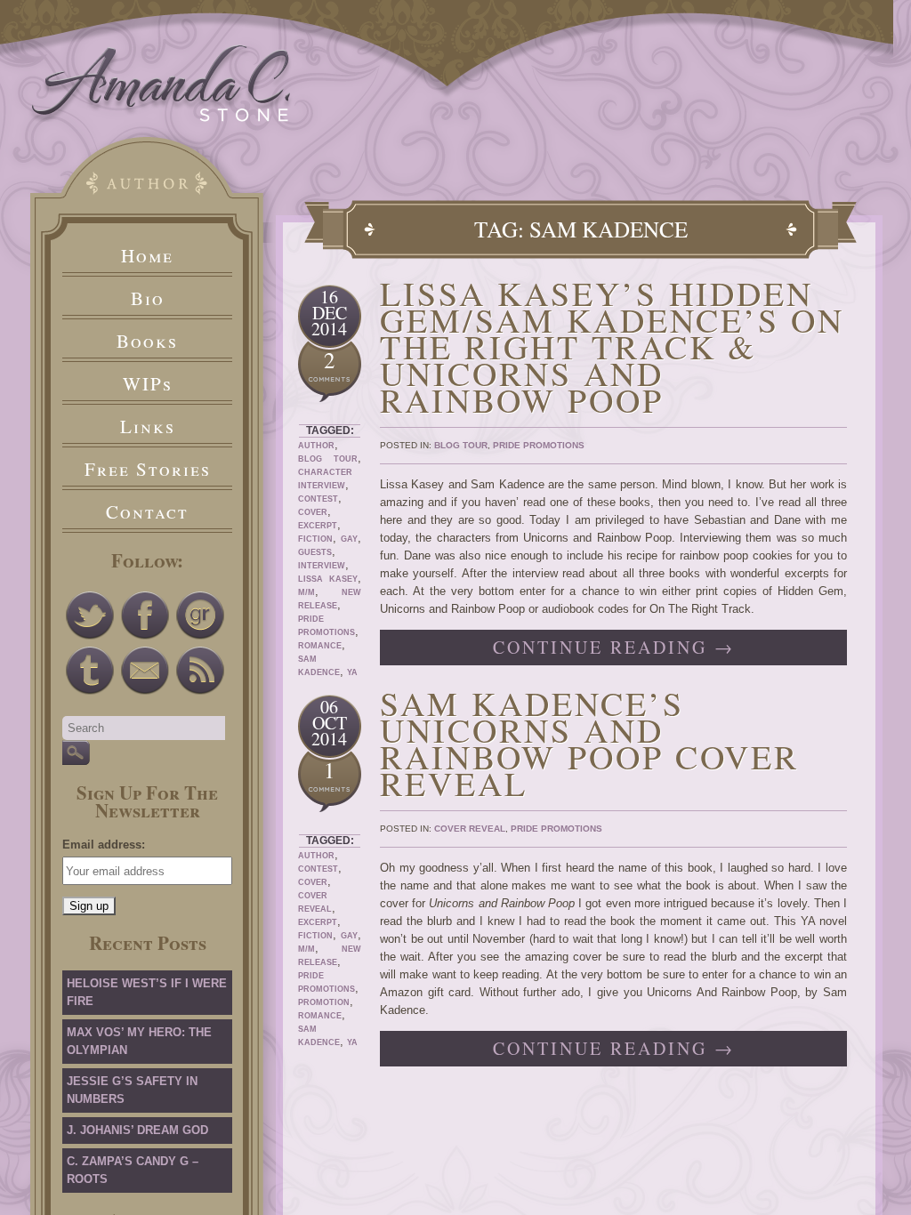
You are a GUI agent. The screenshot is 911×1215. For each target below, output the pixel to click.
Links (147, 426)
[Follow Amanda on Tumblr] (90, 671)
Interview (321, 565)
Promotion (324, 1002)
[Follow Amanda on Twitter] (90, 615)
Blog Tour (328, 459)
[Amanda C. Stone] (161, 118)
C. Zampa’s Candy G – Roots (132, 1170)
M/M (306, 592)
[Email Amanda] (145, 671)
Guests (315, 552)
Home (147, 255)
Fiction (315, 539)
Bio (148, 298)
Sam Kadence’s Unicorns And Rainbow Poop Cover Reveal (589, 743)
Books (147, 340)
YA (352, 672)
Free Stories (148, 468)
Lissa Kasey (328, 579)
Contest (318, 499)
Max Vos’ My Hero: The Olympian (139, 1041)
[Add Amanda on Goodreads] (200, 615)
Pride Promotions (538, 445)
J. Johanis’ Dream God (137, 1130)
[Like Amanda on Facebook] (145, 615)
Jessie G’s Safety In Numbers (132, 1090)
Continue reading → (614, 647)
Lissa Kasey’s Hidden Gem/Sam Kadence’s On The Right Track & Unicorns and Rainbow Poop (612, 346)
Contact (147, 511)
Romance (320, 645)
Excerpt (317, 525)
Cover (312, 512)
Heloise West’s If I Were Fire (147, 992)
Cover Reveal (469, 828)
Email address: (103, 844)
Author (316, 445)
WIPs (148, 383)
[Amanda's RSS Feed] (200, 671)
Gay (349, 539)
